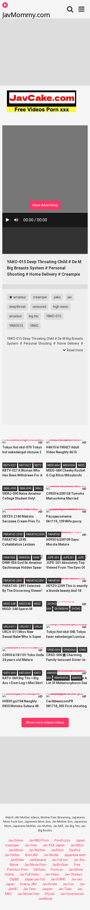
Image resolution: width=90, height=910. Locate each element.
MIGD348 (25, 603)
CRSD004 (69, 649)
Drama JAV (28, 884)
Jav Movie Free (28, 894)
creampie (40, 297)
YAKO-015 (53, 316)
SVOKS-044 (51, 606)
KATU (37, 673)
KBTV (38, 465)
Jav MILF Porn (39, 840)
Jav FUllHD (58, 879)
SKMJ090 (26, 488)
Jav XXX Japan (53, 845)
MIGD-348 (9, 603)
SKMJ (38, 488)
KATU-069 (9, 673)
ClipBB (14, 879)
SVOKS (76, 608)
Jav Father (12, 855)
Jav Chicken (73, 874)
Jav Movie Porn (35, 865)
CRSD (82, 649)
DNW (36, 557)
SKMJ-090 (9, 488)
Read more (74, 350)
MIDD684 (69, 465)
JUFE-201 (53, 557)
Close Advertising (45, 205)
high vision (60, 306)
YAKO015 (16, 325)
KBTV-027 (9, 465)
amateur (19, 297)
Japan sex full (34, 879)
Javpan (47, 889)
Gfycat (49, 894)
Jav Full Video (29, 874)
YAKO (34, 325)
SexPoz (75, 850)
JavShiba (17, 860)
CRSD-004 (53, 649)
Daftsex (39, 869)
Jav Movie (15, 850)
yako (57, 297)
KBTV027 (25, 465)
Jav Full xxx (59, 860)
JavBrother (60, 865)
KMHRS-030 (51, 675)
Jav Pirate (49, 884)
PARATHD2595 (35, 534)
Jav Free (30, 845)
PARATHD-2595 (13, 534)
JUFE (81, 557)
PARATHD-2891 (13, 580)
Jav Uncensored (72, 894)
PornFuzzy (62, 840)
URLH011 (25, 626)
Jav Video (52, 874)
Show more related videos (45, 722)
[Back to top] (81, 900)
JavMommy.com (26, 14)
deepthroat (17, 306)
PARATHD (54, 534)
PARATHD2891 (35, 580)
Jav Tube (65, 889)
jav (70, 297)
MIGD (37, 603)
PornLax (57, 869)
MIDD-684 (53, 465)
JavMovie (45, 899)
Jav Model (50, 855)
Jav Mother (37, 850)
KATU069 (25, 673)
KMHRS (76, 677)
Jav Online (15, 840)
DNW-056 (9, 557)
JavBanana (37, 860)
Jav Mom (77, 845)
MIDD (81, 465)
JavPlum (57, 850)
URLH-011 (9, 626)
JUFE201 (68, 557)
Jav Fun (68, 884)
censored (39, 306)
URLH (38, 626)
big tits (34, 316)
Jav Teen (29, 889)
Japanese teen (75, 855)
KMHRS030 (61, 677)
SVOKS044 (61, 608)
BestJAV (31, 855)
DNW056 (24, 557)
